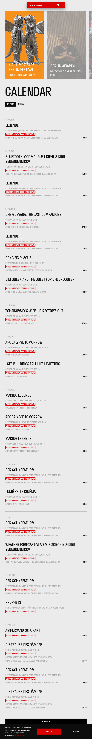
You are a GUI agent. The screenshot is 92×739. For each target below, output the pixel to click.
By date (10, 104)
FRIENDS (39, 5)
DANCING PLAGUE (18, 257)
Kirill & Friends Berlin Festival (20, 134)
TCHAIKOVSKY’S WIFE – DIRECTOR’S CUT (34, 310)
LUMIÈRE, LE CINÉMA (20, 491)
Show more (46, 721)
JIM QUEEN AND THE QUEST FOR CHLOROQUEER (40, 279)
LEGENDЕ (12, 125)
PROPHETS (13, 602)
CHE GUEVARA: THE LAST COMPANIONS (33, 214)
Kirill (31, 5)
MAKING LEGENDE (18, 395)
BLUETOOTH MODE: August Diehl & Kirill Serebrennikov (36, 159)
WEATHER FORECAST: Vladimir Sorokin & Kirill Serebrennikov (41, 547)
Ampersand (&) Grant (22, 630)
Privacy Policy (20, 735)
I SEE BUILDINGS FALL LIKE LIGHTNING (32, 363)
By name (21, 104)
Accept (49, 731)
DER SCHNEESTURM (19, 469)
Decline (75, 731)
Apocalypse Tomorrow (23, 342)
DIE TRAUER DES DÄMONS (24, 644)
